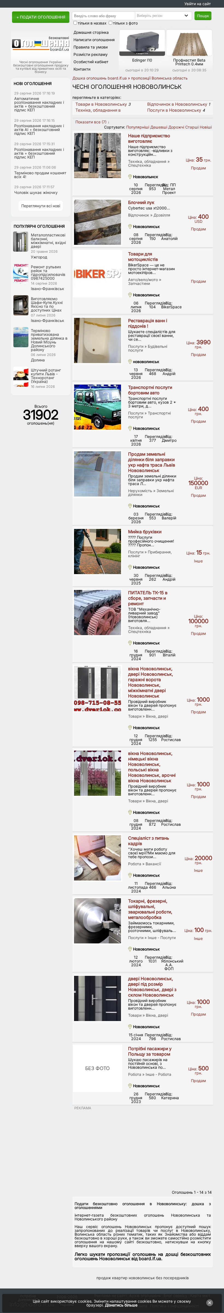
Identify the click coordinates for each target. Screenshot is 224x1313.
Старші (192, 127)
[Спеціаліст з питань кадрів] (97, 858)
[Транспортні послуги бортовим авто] (97, 407)
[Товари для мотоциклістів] (97, 273)
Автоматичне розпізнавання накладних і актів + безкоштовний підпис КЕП (39, 104)
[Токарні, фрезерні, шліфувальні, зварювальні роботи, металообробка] (97, 920)
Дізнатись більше (121, 1305)
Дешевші (158, 127)
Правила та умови (90, 47)
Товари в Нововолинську (101, 104)
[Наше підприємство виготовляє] (97, 155)
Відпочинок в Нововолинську (177, 104)
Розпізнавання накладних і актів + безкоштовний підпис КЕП (39, 153)
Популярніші (137, 127)
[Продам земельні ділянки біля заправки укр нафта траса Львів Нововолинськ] (97, 473)
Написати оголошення (94, 39)
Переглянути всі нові (40, 205)
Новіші (206, 127)
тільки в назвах (92, 23)
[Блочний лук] (97, 222)
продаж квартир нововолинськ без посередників (142, 1277)
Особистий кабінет (90, 61)
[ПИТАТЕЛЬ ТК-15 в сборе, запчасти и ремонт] (97, 612)
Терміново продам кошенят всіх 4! (40, 174)
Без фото (97, 1068)
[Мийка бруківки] (97, 551)
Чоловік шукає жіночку (36, 192)
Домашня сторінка (91, 32)
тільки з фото (125, 23)
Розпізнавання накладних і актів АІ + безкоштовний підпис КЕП (39, 129)
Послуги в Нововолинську (174, 110)
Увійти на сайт (197, 3)
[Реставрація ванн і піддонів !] (97, 340)
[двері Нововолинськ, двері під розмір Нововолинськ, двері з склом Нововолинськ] (97, 998)
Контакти (81, 69)
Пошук (203, 16)
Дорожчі (176, 127)
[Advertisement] (142, 1148)
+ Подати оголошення (40, 17)
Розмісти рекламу (90, 54)
